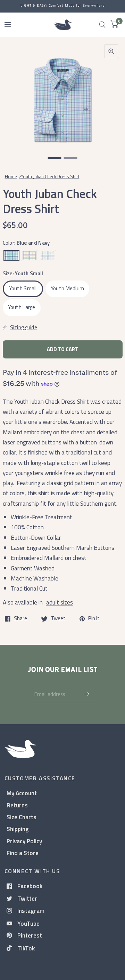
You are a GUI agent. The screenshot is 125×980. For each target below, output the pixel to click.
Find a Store (23, 853)
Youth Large (21, 307)
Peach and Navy (47, 255)
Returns (17, 805)
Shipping (18, 828)
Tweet (58, 619)
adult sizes (59, 602)
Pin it (94, 619)
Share (20, 619)
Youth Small (23, 288)
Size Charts (21, 817)
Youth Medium (67, 288)
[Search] (102, 25)
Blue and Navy (11, 255)
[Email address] (87, 694)
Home (11, 176)
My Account (22, 793)
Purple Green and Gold (29, 255)
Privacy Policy (24, 841)
